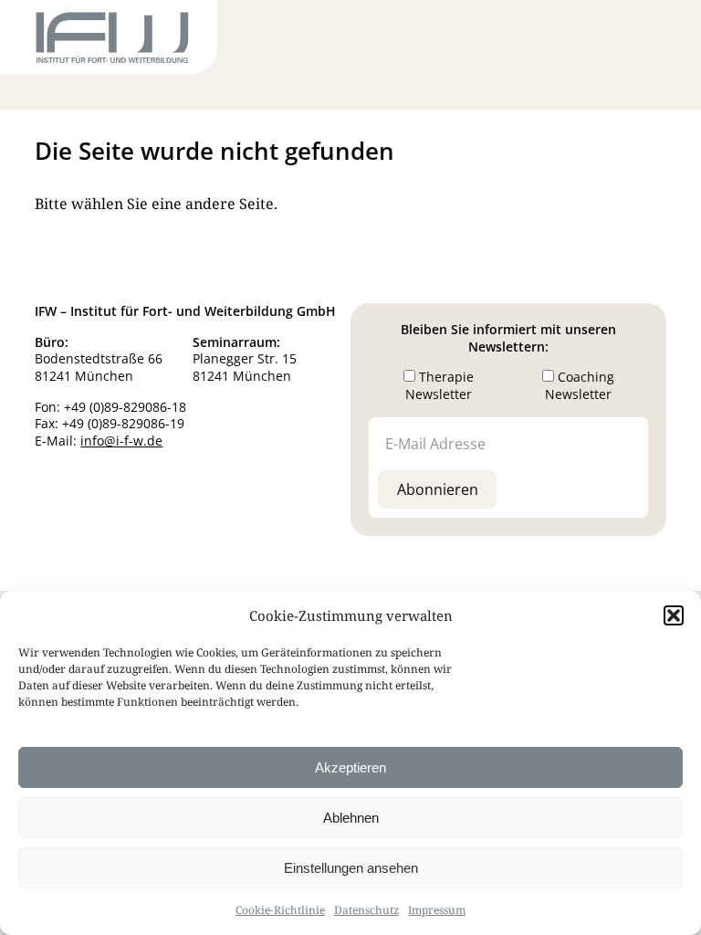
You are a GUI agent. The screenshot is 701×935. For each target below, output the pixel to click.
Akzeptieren (350, 767)
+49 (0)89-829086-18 (125, 406)
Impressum (437, 910)
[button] (673, 615)
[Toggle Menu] (633, 41)
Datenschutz (366, 910)
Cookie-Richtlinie (280, 910)
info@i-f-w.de (121, 440)
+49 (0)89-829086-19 (123, 423)
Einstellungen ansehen (351, 868)
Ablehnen (351, 817)
